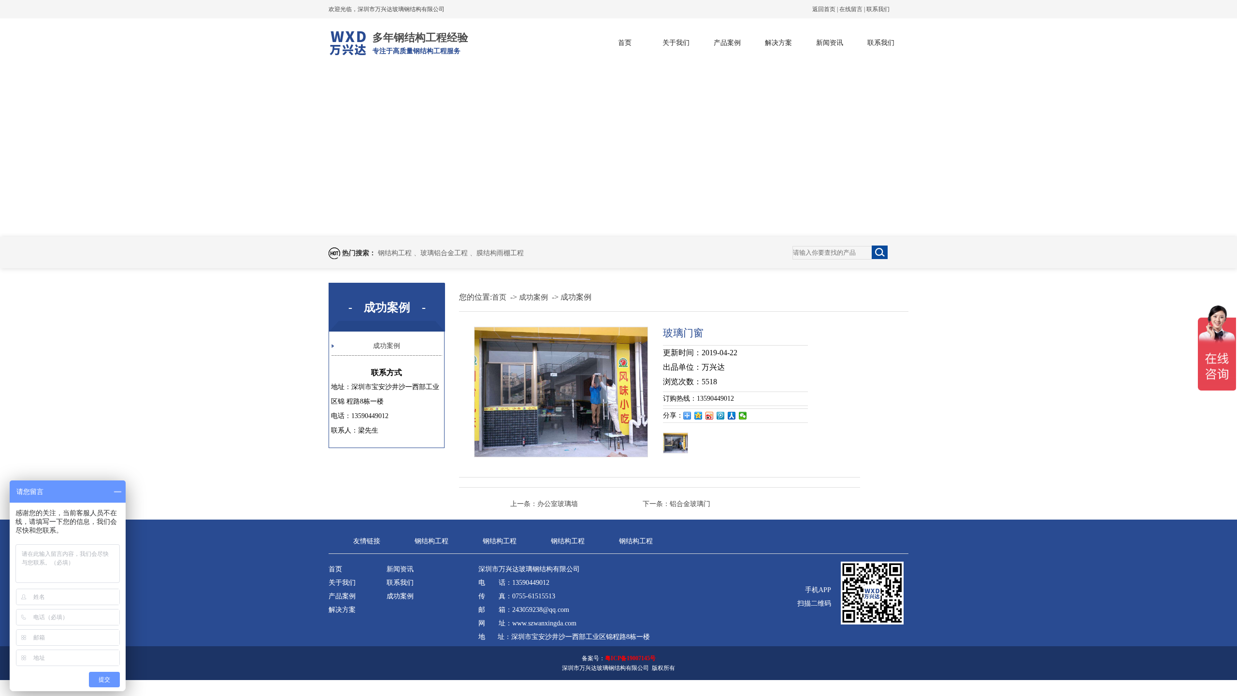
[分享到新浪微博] (709, 416)
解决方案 (778, 42)
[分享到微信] (743, 416)
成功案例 (386, 345)
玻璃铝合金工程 (445, 253)
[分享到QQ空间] (698, 416)
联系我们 (878, 9)
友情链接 (366, 541)
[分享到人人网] (732, 416)
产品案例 (727, 42)
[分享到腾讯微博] (721, 416)
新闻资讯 (829, 42)
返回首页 (823, 9)
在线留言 (851, 9)
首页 (625, 42)
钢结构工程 (396, 253)
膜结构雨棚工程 (500, 253)
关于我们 (676, 42)
